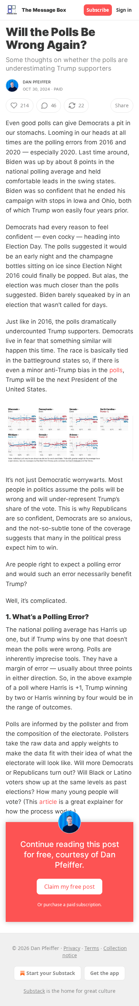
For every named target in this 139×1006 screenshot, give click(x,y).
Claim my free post (69, 886)
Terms (91, 948)
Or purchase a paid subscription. (69, 905)
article (47, 801)
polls (115, 370)
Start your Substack (50, 973)
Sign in (124, 10)
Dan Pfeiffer (37, 81)
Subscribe (98, 10)
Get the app (104, 973)
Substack (34, 990)
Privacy (71, 948)
